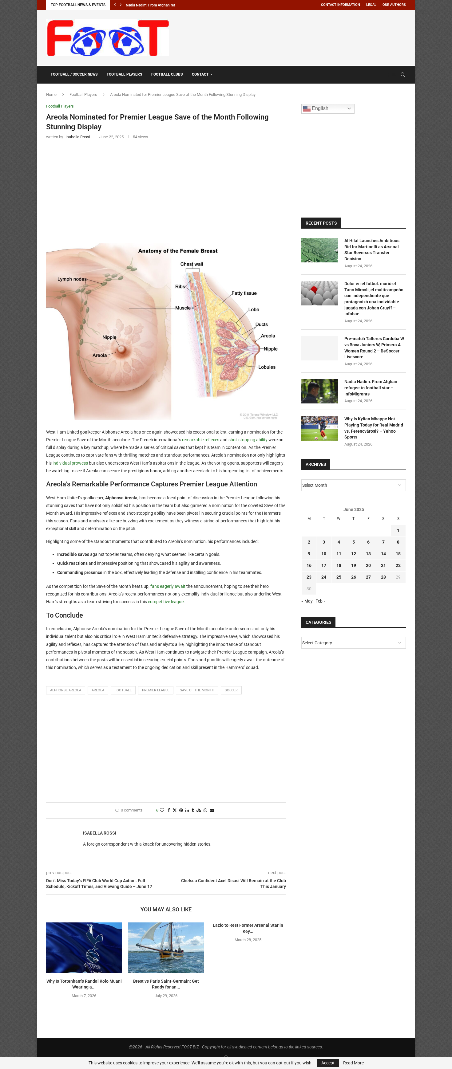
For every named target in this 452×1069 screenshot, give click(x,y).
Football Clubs (167, 74)
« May (307, 601)
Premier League (155, 690)
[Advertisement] (294, 37)
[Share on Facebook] (169, 810)
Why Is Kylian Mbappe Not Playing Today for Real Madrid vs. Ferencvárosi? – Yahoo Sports (373, 427)
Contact (200, 74)
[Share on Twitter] (174, 810)
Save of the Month (197, 690)
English (319, 108)
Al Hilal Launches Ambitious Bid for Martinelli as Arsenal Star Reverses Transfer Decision (371, 249)
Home (51, 94)
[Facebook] (388, 75)
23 (309, 577)
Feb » (320, 601)
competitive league (166, 601)
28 (383, 577)
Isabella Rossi (99, 833)
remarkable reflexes (200, 439)
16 (309, 565)
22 (398, 565)
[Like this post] (162, 810)
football (123, 690)
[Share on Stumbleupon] (198, 810)
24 (323, 577)
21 (383, 565)
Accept (328, 1062)
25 (338, 577)
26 (353, 577)
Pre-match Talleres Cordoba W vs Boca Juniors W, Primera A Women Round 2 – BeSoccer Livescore (374, 347)
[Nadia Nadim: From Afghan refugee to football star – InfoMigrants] (319, 391)
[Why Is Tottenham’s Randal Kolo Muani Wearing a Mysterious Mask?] (84, 947)
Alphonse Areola (65, 690)
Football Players (124, 74)
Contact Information (340, 5)
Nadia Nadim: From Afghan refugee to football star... (168, 5)
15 (398, 553)
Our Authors (394, 5)
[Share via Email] (212, 810)
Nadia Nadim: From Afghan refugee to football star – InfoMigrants (370, 387)
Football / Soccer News (74, 74)
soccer (231, 690)
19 (353, 565)
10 (323, 553)
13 (368, 553)
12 (353, 553)
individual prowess (70, 463)
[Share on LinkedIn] (187, 810)
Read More (353, 1063)
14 (383, 553)
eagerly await (172, 586)
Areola (98, 690)
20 (368, 565)
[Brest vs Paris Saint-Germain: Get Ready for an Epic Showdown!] (166, 947)
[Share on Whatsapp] (205, 810)
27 (368, 577)
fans (155, 586)
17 (323, 565)
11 (338, 553)
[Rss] (394, 75)
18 (338, 565)
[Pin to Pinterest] (181, 810)
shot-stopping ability (248, 439)
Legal (371, 5)
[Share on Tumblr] (193, 810)
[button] (115, 5)
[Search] (403, 75)
